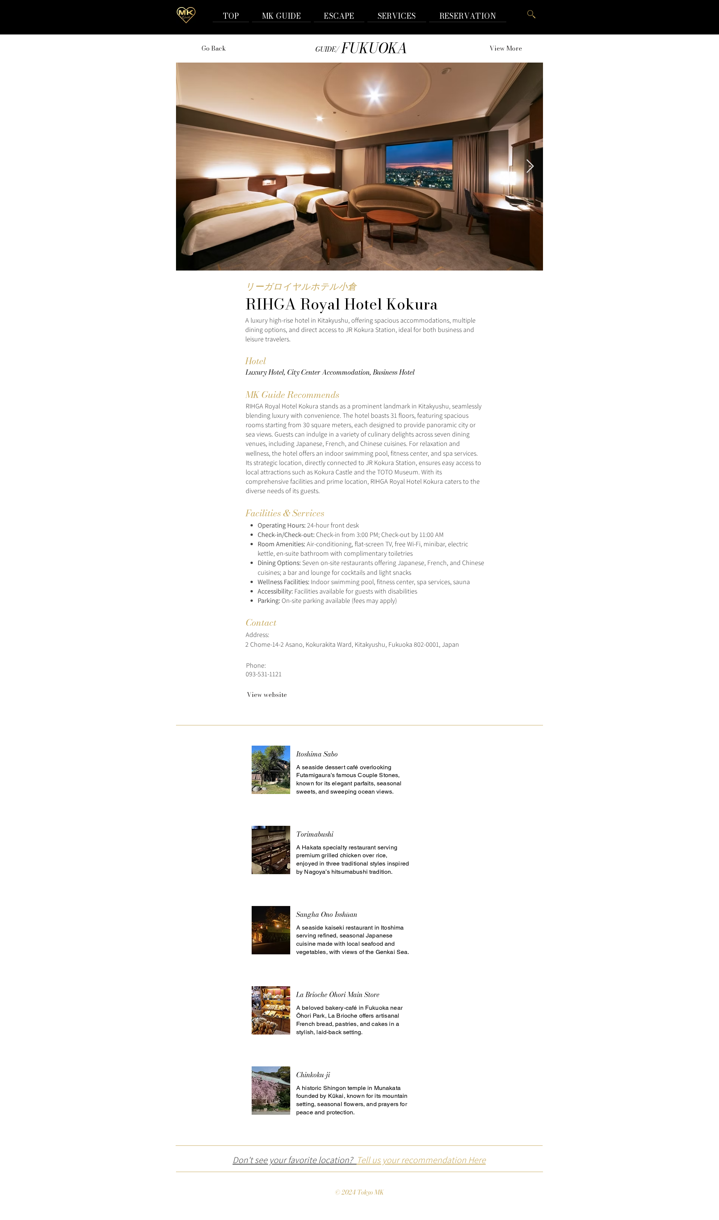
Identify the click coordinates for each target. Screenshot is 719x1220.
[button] (467, 16)
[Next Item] (530, 166)
